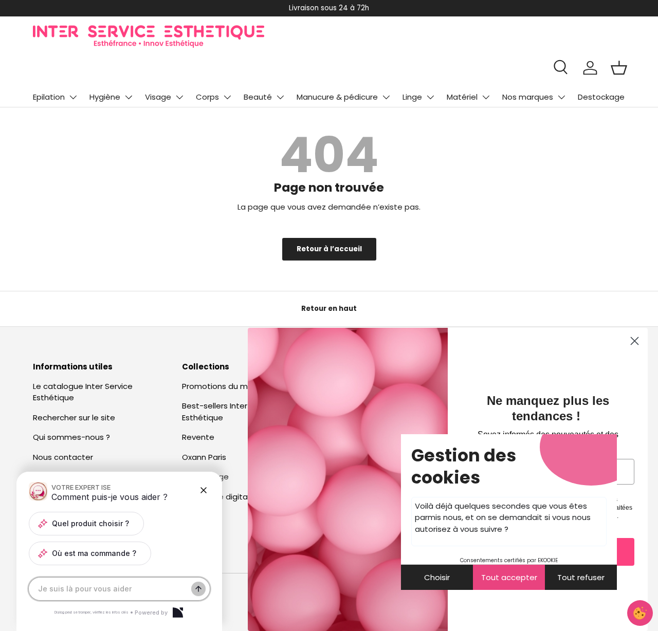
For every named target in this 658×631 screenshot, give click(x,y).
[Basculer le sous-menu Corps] (227, 97)
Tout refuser (581, 577)
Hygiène (104, 96)
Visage (158, 96)
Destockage (601, 96)
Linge (412, 96)
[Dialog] (178, 612)
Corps (207, 96)
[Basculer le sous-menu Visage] (179, 97)
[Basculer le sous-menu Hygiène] (128, 97)
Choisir (437, 577)
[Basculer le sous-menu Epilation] (73, 97)
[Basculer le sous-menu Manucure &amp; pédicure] (386, 97)
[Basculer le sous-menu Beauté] (280, 97)
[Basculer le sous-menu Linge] (430, 97)
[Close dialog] (635, 341)
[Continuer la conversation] (198, 589)
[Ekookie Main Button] (640, 613)
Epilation (49, 96)
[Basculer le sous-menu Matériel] (486, 97)
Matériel (462, 96)
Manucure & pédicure (337, 96)
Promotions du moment (228, 386)
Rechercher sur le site (74, 417)
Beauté (258, 96)
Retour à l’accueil (329, 249)
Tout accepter (509, 577)
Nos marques (527, 96)
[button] (619, 68)
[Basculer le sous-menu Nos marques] (561, 97)
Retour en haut (329, 308)
